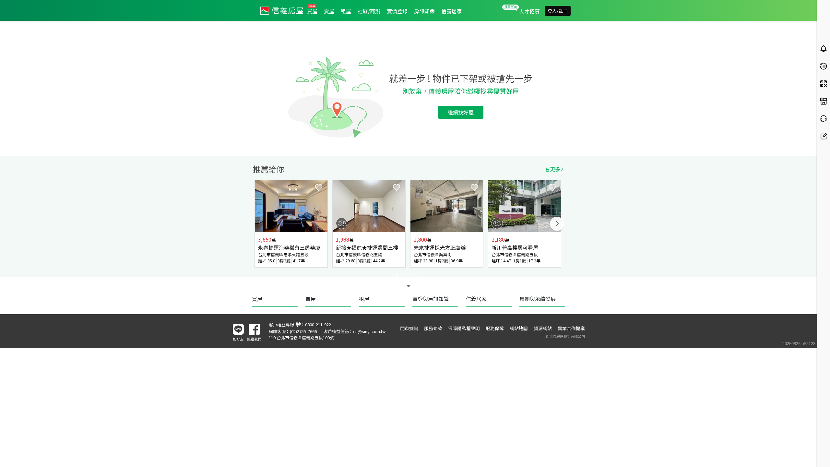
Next (557, 224)
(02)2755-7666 (303, 331)
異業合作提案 (571, 328)
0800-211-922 (318, 324)
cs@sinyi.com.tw (369, 331)
